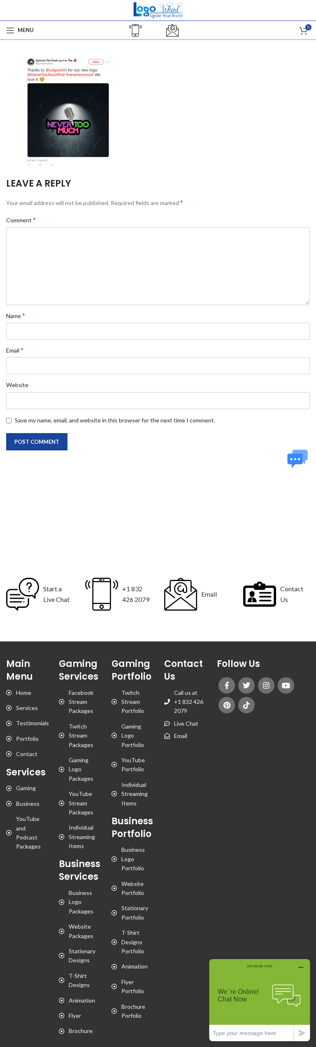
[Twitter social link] (246, 685)
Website (17, 384)
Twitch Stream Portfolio (132, 702)
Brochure (81, 1030)
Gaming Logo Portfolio (132, 735)
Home (23, 692)
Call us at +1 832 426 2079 (188, 702)
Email (14, 350)
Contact (26, 753)
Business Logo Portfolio (133, 859)
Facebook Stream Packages (81, 702)
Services (27, 707)
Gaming (26, 787)
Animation (82, 1000)
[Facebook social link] (226, 685)
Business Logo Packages (81, 902)
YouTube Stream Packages (81, 803)
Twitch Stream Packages (81, 735)
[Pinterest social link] (226, 705)
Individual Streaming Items (82, 836)
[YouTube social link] (286, 685)
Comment (21, 220)
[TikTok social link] (246, 705)
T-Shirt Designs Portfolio (132, 942)
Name (15, 315)
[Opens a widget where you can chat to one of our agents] (259, 1000)
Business (28, 803)
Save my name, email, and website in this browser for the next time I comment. (115, 420)
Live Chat (186, 723)
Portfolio (27, 738)
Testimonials (32, 723)
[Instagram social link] (266, 685)
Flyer (75, 1015)
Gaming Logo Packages (81, 769)
